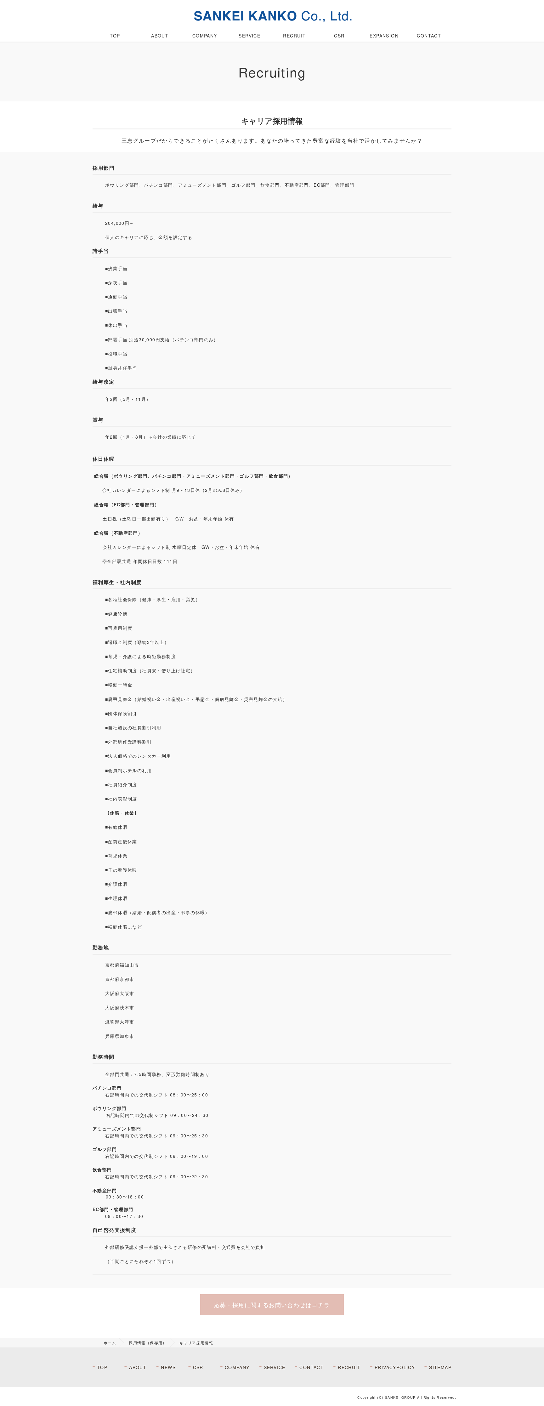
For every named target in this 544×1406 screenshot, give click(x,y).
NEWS (168, 1367)
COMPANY (204, 35)
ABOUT (159, 35)
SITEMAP (440, 1367)
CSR (339, 35)
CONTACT (429, 35)
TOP (115, 35)
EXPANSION (384, 35)
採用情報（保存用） (148, 1342)
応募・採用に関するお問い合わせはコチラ (272, 1305)
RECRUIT (294, 35)
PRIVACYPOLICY (395, 1367)
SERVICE (249, 35)
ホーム (110, 1342)
